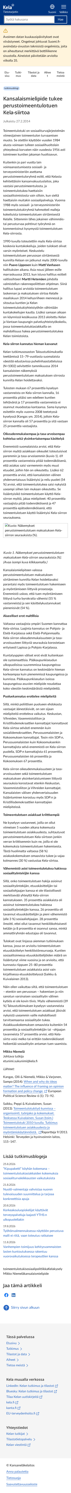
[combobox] (29, 19)
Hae (60, 19)
